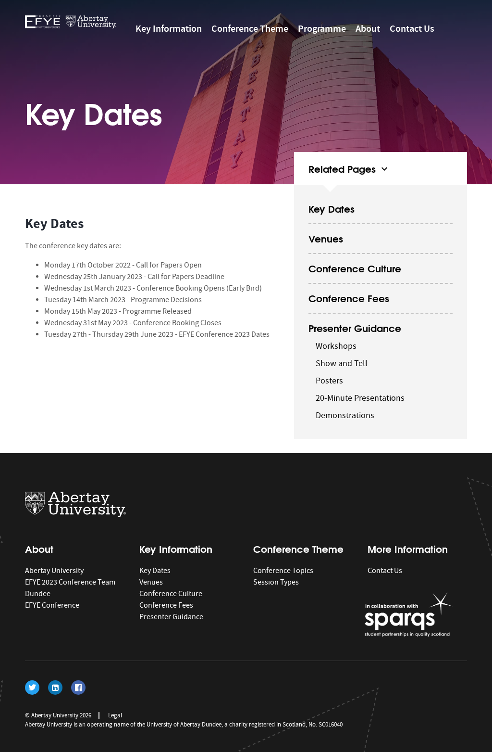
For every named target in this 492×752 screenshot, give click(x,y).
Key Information (168, 28)
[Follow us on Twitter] (32, 687)
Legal (115, 715)
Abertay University (54, 570)
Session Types (276, 582)
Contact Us (412, 28)
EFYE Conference (52, 605)
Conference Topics (283, 570)
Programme (322, 28)
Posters (329, 380)
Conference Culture (354, 267)
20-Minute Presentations (360, 398)
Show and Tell (342, 363)
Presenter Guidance (354, 327)
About (368, 28)
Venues (325, 237)
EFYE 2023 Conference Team (70, 582)
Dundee (37, 594)
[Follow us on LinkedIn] (55, 687)
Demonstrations (345, 415)
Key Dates (331, 208)
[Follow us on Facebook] (78, 687)
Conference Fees (348, 297)
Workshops (336, 346)
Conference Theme (249, 28)
